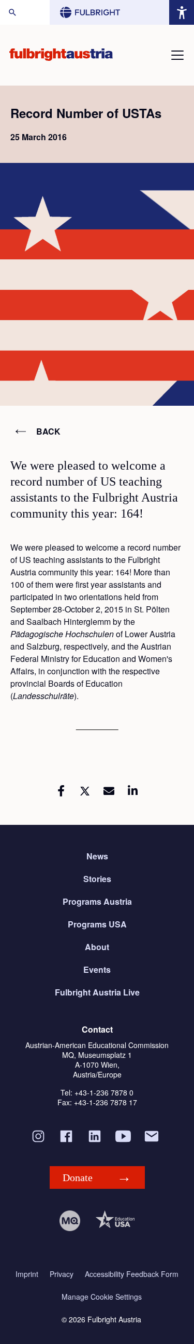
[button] (61, 791)
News (97, 856)
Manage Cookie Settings (102, 1297)
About (97, 947)
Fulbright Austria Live (97, 992)
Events (97, 969)
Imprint (27, 1274)
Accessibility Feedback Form (131, 1274)
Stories (97, 879)
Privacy (61, 1274)
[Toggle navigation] (177, 55)
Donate (78, 1177)
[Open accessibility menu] (181, 12)
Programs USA (97, 924)
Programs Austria (97, 901)
